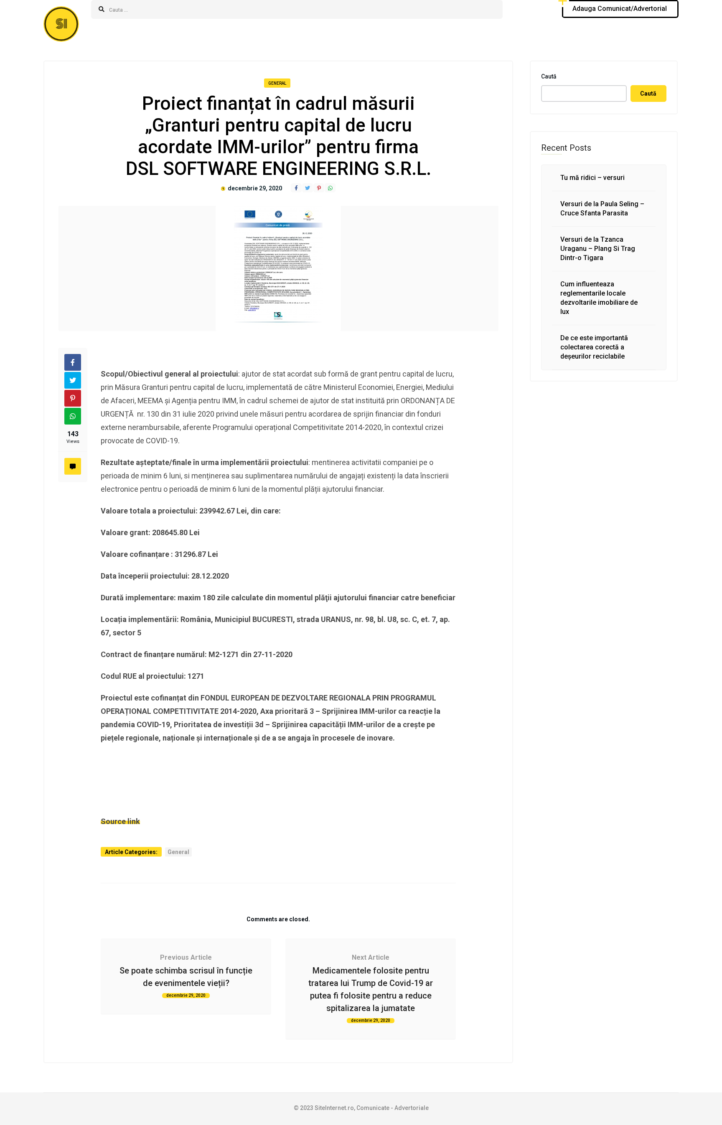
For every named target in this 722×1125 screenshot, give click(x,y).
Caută (549, 76)
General (277, 83)
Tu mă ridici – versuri (592, 178)
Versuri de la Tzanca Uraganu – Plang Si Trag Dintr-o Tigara (597, 248)
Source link (120, 821)
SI (61, 24)
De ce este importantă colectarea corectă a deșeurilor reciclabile (594, 347)
